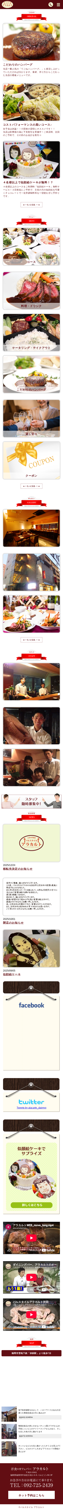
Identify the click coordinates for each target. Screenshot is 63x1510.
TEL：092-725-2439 (51, 7)
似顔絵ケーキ (12, 974)
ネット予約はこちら (31, 1495)
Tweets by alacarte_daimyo (31, 1107)
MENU (58, 5)
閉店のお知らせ (13, 922)
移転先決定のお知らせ (18, 868)
